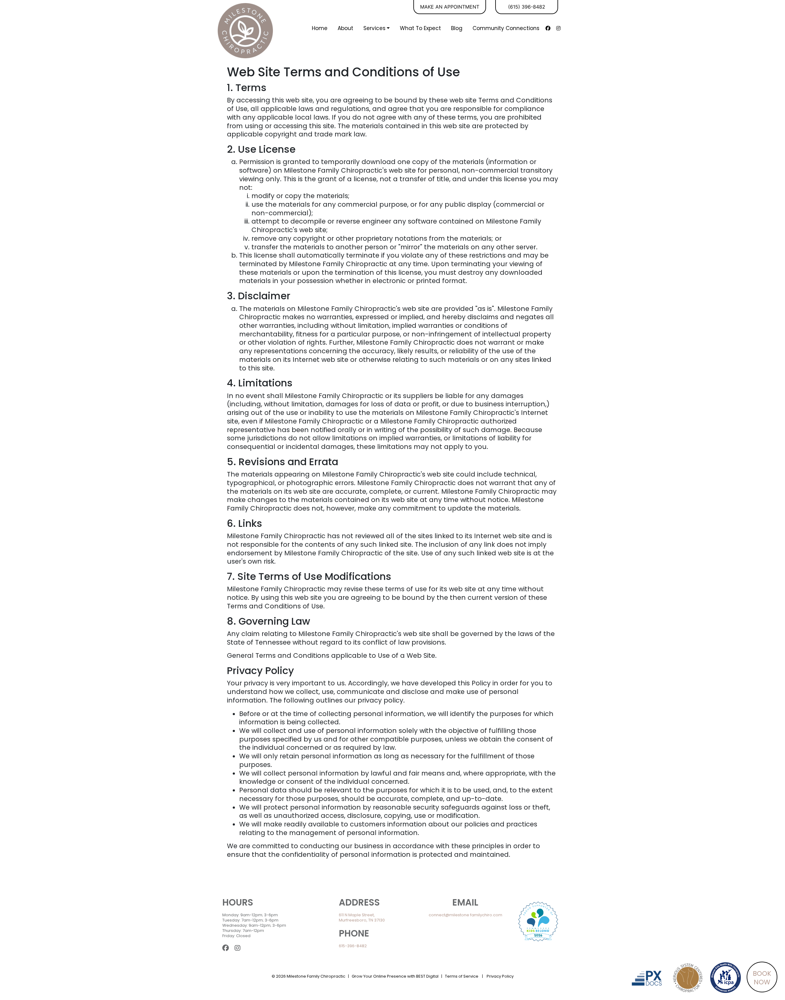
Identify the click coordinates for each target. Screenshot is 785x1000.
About (345, 28)
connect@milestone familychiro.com (465, 915)
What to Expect (420, 28)
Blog (456, 28)
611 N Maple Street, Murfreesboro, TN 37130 (362, 917)
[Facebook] (548, 28)
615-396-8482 (353, 946)
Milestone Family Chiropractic (316, 976)
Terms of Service (461, 976)
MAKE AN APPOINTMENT (449, 7)
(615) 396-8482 (526, 7)
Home (319, 28)
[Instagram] (558, 28)
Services (374, 28)
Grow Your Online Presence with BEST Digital (395, 976)
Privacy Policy (500, 976)
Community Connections (506, 28)
